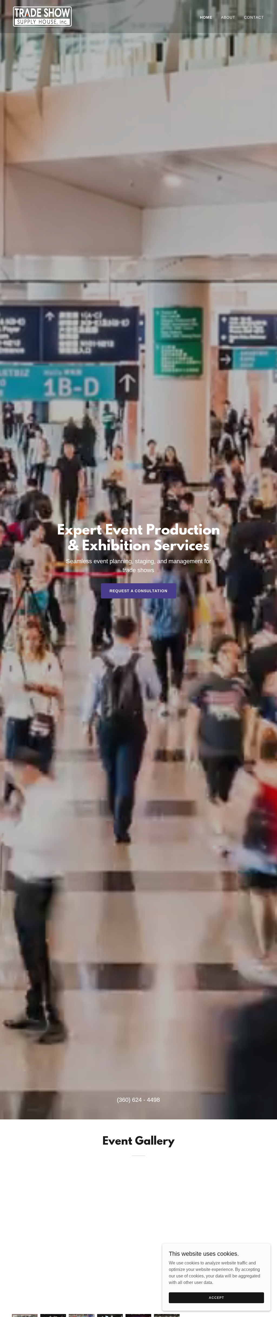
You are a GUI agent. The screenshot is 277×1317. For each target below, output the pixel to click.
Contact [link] (254, 17)
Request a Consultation (138, 591)
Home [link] (206, 17)
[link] (42, 16)
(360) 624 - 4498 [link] (138, 1099)
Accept (216, 1297)
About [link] (228, 17)
